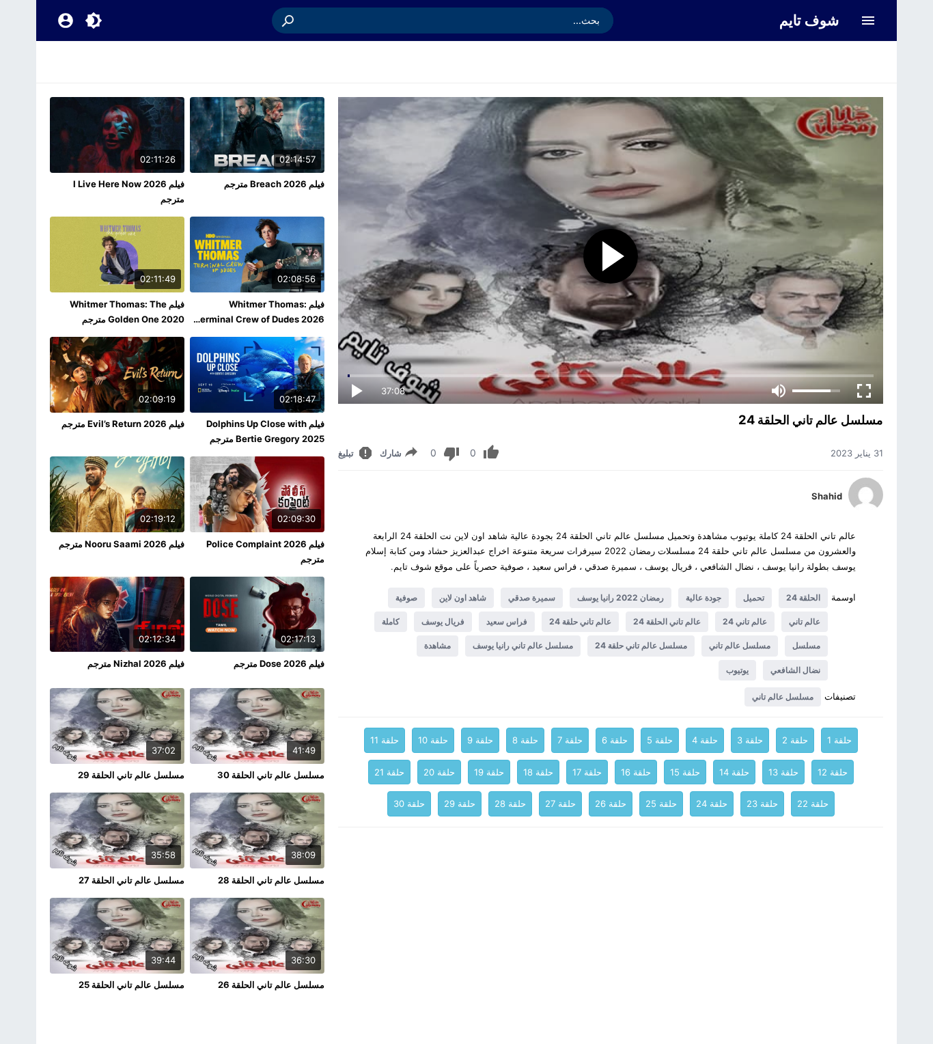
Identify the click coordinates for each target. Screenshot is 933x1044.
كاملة (391, 621)
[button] (289, 20)
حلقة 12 (833, 772)
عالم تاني (804, 621)
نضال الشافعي (795, 670)
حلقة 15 (685, 772)
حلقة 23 (762, 803)
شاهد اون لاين (462, 597)
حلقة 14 (734, 772)
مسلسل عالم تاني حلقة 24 (641, 645)
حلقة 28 (510, 803)
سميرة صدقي (531, 597)
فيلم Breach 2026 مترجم (274, 183)
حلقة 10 (433, 739)
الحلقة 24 (803, 597)
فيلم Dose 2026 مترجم (279, 663)
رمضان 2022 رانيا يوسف (620, 597)
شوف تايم (809, 20)
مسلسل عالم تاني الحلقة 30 (270, 774)
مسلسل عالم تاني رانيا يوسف (523, 645)
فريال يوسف (442, 621)
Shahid (826, 496)
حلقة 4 (705, 739)
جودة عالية (703, 597)
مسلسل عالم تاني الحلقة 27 (131, 880)
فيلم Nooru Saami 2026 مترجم (121, 543)
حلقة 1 (839, 739)
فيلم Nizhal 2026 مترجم (135, 663)
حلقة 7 (570, 739)
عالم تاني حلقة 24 (580, 621)
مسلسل (806, 645)
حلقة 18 (538, 772)
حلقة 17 (587, 772)
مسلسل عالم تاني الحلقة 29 (131, 774)
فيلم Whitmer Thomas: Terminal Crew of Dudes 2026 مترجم (259, 319)
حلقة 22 (812, 803)
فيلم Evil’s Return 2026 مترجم (122, 423)
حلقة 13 (783, 772)
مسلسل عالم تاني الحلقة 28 (271, 880)
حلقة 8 (525, 739)
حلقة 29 (459, 803)
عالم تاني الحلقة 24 (667, 621)
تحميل (753, 597)
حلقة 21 (389, 772)
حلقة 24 (711, 803)
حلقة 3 (750, 739)
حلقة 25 (661, 803)
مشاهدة (437, 645)
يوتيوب (737, 670)
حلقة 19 (489, 772)
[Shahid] (865, 508)
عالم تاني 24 (745, 621)
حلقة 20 (439, 772)
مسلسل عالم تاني (739, 645)
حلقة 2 (795, 739)
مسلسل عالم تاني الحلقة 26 (271, 984)
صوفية (406, 597)
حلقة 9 (480, 739)
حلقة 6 (615, 739)
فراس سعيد (506, 621)
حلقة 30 (409, 803)
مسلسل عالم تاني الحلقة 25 (131, 984)
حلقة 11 (384, 739)
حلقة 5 (660, 739)
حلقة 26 (610, 803)
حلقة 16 (636, 772)
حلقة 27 (560, 803)
